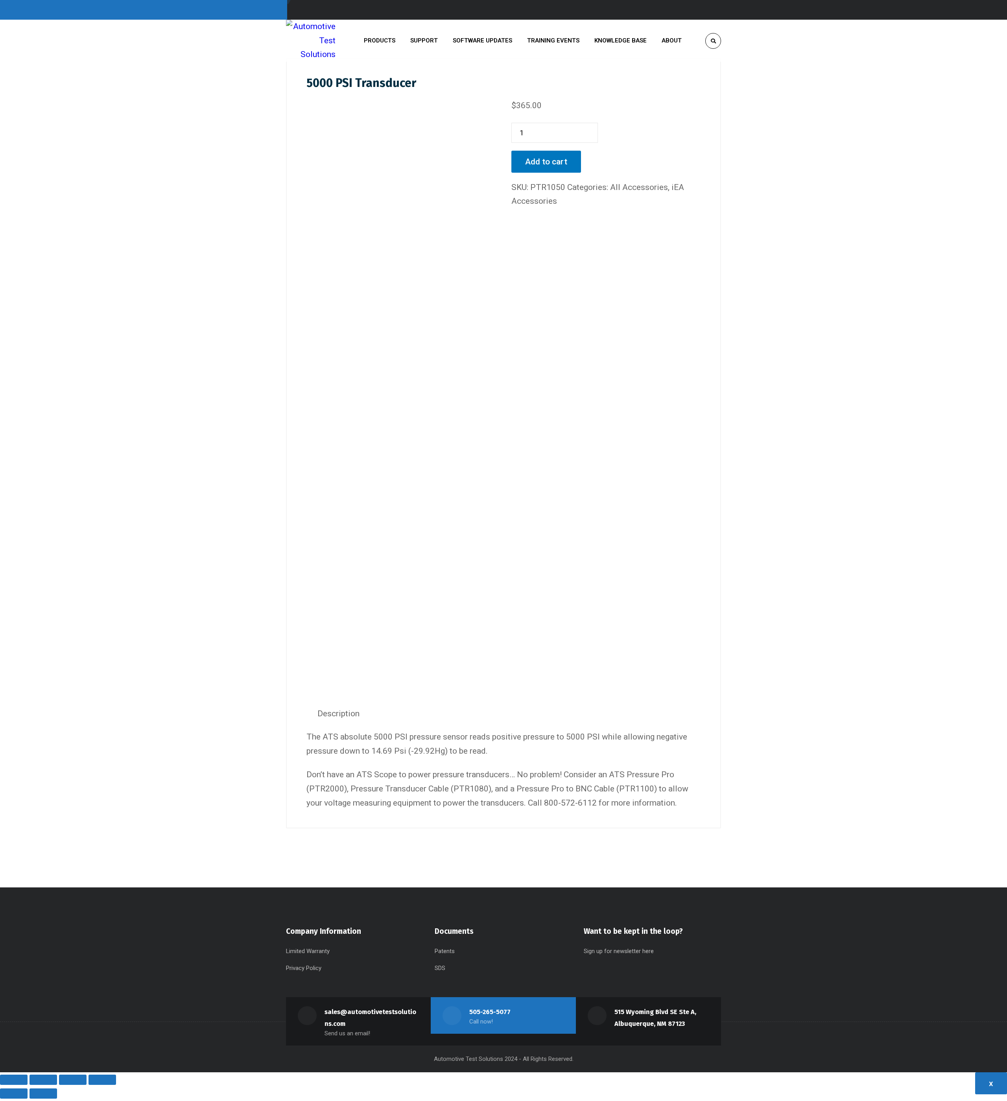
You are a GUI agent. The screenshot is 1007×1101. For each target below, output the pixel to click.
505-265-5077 (490, 1012)
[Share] (73, 1080)
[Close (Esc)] (102, 1080)
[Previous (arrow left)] (14, 1093)
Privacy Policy (303, 968)
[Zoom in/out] (14, 1080)
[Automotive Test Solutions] (311, 41)
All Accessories (639, 187)
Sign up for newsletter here (619, 951)
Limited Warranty (308, 951)
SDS (440, 968)
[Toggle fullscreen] (43, 1080)
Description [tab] (338, 713)
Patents (445, 951)
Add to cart (546, 161)
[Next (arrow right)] (43, 1093)
